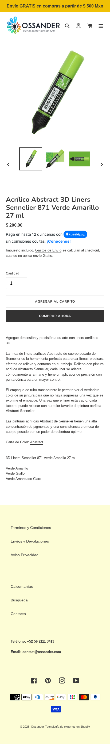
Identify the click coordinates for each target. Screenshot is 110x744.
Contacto (18, 614)
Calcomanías (22, 586)
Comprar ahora (55, 316)
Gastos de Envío (48, 250)
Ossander (37, 726)
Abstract (36, 442)
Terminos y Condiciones (31, 527)
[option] (31, 159)
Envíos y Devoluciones (30, 541)
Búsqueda (19, 600)
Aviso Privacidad (24, 555)
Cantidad (12, 273)
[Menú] (101, 25)
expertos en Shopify (77, 726)
